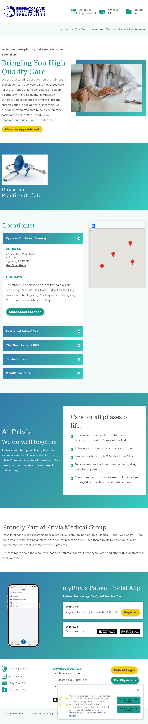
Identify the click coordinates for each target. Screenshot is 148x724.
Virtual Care (16, 676)
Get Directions (16, 265)
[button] (102, 266)
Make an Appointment (22, 129)
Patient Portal (138, 11)
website (15, 558)
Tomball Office (16, 359)
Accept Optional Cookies (129, 700)
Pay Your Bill (112, 11)
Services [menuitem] (111, 29)
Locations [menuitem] (97, 29)
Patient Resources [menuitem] (130, 29)
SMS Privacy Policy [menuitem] (42, 713)
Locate (93, 226)
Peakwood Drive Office (22, 331)
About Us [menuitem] (67, 29)
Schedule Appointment (87, 11)
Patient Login (124, 670)
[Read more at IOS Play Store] (107, 631)
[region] (100, 702)
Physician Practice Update (21, 192)
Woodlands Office (18, 373)
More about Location (25, 312)
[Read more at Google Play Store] (130, 631)
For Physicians (125, 680)
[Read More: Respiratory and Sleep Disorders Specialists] (25, 11)
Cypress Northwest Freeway (26, 238)
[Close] (138, 690)
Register (130, 612)
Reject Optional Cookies (128, 709)
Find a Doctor (18, 669)
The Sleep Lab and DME (22, 345)
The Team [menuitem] (81, 29)
